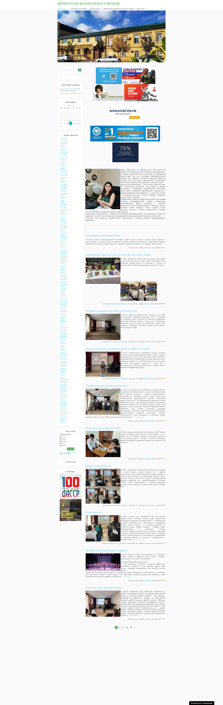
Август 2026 (71, 105)
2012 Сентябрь (64, 139)
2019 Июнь (63, 245)
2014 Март (62, 161)
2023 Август (63, 352)
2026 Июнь (63, 422)
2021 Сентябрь (64, 300)
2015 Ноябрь (63, 189)
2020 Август (63, 273)
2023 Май (62, 345)
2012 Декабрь (63, 143)
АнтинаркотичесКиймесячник (103, 235)
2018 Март (62, 229)
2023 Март (62, 341)
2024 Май (62, 373)
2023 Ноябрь (63, 359)
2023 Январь (63, 336)
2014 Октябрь (63, 173)
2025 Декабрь (63, 409)
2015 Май (62, 179)
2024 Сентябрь (64, 379)
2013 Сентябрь (64, 152)
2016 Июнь (63, 202)
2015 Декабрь (63, 191)
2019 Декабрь (63, 257)
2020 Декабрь (63, 279)
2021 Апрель (63, 288)
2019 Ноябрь (63, 254)
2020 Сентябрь (64, 275)
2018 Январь (63, 225)
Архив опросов (72, 452)
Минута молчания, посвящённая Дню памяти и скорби (117, 348)
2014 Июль (62, 168)
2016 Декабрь (63, 209)
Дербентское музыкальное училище (88, 3)
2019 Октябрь (63, 252)
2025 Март (62, 393)
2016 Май (62, 200)
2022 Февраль (63, 311)
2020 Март (62, 263)
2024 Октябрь (63, 382)
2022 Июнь (63, 320)
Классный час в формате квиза (103, 587)
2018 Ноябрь (63, 239)
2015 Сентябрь (64, 184)
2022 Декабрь (63, 334)
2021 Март (62, 286)
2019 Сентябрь (64, 250)
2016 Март (62, 195)
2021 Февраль (63, 284)
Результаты (63, 452)
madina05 (147, 248)
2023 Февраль (63, 338)
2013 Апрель (63, 148)
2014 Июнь (63, 166)
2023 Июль (62, 350)
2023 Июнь (63, 348)
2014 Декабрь (63, 175)
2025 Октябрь (63, 404)
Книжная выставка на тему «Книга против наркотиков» (118, 254)
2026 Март (62, 416)
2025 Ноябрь (63, 407)
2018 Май (62, 234)
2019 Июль (62, 248)
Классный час (93, 512)
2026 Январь (63, 411)
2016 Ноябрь (63, 207)
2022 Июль (62, 323)
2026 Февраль (63, 413)
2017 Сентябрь (64, 223)
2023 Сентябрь (64, 354)
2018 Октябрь (63, 236)
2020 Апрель (63, 266)
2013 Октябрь (63, 154)
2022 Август (63, 325)
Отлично (64, 437)
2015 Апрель (63, 177)
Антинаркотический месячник (103, 428)
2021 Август (63, 298)
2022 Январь (63, 309)
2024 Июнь (63, 375)
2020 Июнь (63, 270)
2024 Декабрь (63, 386)
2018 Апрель (63, 232)
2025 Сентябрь (64, 402)
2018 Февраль (63, 227)
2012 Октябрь (63, 141)
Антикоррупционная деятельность (69, 93)
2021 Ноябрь (63, 304)
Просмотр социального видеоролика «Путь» (111, 310)
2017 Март (62, 211)
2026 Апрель (63, 418)
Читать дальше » (139, 417)
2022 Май (62, 318)
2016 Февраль (63, 193)
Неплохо (64, 441)
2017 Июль (62, 218)
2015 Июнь (63, 182)
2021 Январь (63, 282)
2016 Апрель (63, 198)
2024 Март (62, 368)
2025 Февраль (63, 391)
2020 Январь (63, 259)
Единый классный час (98, 465)
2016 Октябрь (63, 204)
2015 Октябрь (63, 186)
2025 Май (62, 397)
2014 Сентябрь (64, 170)
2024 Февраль (63, 366)
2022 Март (62, 313)
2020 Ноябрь (63, 277)
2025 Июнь (63, 400)
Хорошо (64, 439)
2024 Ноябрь (63, 384)
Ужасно (64, 445)
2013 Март (62, 145)
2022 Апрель (63, 316)
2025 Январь (63, 388)
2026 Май (62, 420)
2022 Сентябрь (64, 327)
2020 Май (62, 268)
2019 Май (62, 243)
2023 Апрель (63, 343)
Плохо (63, 443)
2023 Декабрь (63, 361)
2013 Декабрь (63, 157)
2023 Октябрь (63, 357)
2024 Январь (63, 363)
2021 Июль (62, 295)
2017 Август (63, 220)
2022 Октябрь (63, 329)
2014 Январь (63, 159)
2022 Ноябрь (63, 332)
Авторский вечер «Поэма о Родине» (106, 550)
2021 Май (62, 291)
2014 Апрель (63, 164)
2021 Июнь (63, 293)
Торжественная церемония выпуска (107, 385)
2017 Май (62, 216)
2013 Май (62, 150)
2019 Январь (63, 241)
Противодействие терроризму (68, 89)
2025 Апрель (63, 395)
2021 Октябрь (63, 302)
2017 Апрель (63, 214)
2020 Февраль (63, 261)
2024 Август (63, 377)
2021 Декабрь (63, 307)
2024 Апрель (63, 370)
